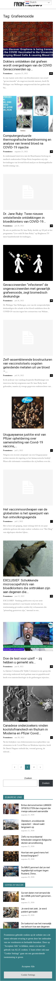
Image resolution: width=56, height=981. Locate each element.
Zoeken (28, 778)
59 (51, 666)
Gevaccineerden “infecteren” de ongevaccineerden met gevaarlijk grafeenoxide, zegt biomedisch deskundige (26, 290)
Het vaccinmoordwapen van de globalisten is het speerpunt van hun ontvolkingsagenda (26, 513)
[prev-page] (14, 767)
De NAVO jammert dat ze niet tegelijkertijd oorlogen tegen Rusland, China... (35, 870)
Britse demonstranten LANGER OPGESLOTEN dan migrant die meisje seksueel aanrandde (36, 808)
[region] (28, 954)
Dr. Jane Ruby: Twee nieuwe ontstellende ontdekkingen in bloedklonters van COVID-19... (24, 217)
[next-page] (40, 767)
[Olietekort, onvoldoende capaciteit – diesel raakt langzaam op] (11, 824)
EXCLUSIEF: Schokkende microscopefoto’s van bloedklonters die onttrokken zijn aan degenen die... (26, 586)
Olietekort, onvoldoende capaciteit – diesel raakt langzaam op (32, 824)
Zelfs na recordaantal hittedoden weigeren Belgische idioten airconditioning (36, 840)
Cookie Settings (28, 975)
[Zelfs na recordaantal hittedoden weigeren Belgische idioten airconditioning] (11, 840)
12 (51, 375)
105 (51, 73)
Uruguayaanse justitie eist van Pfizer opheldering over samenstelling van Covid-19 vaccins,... (24, 440)
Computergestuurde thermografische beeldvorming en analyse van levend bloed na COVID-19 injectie (27, 141)
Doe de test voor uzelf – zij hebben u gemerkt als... (22, 660)
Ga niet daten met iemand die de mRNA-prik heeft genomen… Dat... (36, 896)
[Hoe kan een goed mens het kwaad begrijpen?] (11, 856)
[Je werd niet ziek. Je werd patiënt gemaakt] (11, 912)
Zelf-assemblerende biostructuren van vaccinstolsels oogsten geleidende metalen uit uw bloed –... (27, 365)
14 (51, 226)
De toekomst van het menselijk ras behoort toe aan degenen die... (36, 926)
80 (51, 300)
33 (51, 596)
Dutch (32, 2)
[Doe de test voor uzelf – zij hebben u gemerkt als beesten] (28, 637)
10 (51, 151)
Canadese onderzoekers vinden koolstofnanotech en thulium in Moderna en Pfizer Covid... (25, 729)
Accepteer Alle (28, 966)
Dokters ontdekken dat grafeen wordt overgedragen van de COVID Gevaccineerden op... (27, 65)
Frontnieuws (7, 73)
